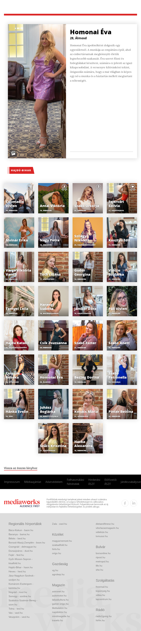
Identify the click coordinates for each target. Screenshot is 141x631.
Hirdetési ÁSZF (94, 482)
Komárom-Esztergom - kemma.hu (21, 585)
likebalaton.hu (59, 608)
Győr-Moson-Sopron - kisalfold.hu (20, 561)
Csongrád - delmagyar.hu (22, 546)
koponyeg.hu (103, 591)
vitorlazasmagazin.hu (107, 528)
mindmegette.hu (61, 616)
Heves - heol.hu (17, 571)
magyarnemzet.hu (62, 540)
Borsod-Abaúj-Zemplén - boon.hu (27, 542)
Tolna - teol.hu (16, 608)
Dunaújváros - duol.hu (21, 550)
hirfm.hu (100, 620)
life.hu (99, 565)
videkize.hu (102, 532)
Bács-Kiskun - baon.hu (21, 530)
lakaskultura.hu (60, 599)
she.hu (99, 569)
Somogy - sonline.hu (20, 596)
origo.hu (56, 553)
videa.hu (100, 595)
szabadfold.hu (59, 545)
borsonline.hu (103, 553)
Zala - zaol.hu (59, 523)
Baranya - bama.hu (19, 534)
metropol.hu (102, 561)
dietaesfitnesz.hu (105, 523)
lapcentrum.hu (103, 599)
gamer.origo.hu (60, 603)
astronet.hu (58, 591)
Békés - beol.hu (17, 538)
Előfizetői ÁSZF (110, 482)
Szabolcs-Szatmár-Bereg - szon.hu (23, 602)
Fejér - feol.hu (16, 555)
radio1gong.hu (104, 616)
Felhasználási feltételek (75, 482)
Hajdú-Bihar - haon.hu (21, 567)
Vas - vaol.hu (16, 612)
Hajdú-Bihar (21, 170)
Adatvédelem (54, 482)
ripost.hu (100, 557)
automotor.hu (59, 595)
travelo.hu (57, 620)
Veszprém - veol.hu (19, 617)
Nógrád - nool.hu (18, 592)
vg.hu (55, 570)
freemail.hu (102, 586)
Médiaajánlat (32, 482)
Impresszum (12, 482)
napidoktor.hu (59, 612)
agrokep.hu (58, 574)
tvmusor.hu (102, 536)
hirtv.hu (56, 549)
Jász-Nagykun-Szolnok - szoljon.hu (22, 577)
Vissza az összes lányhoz (20, 468)
